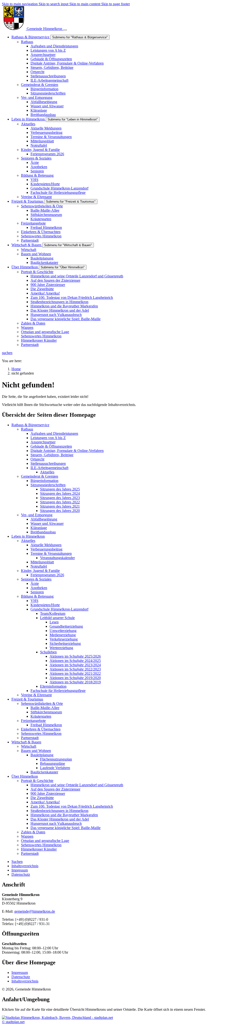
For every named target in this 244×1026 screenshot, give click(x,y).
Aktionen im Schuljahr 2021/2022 (75, 673)
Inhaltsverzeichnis (24, 981)
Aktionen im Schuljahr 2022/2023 (75, 669)
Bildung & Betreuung (37, 596)
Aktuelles (47, 472)
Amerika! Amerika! (45, 802)
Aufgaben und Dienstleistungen (54, 433)
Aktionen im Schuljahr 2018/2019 (75, 682)
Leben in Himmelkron (28, 536)
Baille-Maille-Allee (44, 708)
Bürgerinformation (44, 481)
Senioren (37, 592)
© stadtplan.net (13, 1022)
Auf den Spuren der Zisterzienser (55, 789)
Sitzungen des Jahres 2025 (60, 489)
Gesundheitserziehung (66, 626)
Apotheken (38, 588)
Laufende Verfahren (55, 768)
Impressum (19, 973)
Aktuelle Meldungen (45, 545)
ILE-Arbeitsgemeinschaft (49, 468)
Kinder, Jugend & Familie (40, 571)
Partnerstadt (30, 738)
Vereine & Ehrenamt (36, 695)
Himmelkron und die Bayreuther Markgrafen (64, 815)
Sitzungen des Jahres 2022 (60, 502)
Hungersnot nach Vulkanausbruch (56, 823)
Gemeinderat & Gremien (39, 476)
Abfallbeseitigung (43, 519)
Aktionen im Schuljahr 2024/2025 (75, 661)
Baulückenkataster (44, 772)
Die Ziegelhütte (42, 798)
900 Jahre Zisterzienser (47, 793)
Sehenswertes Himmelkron (41, 733)
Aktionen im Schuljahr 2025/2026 (75, 656)
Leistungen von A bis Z (48, 438)
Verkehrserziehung (64, 639)
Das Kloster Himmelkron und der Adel (59, 819)
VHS (34, 601)
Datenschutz (20, 977)
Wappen (27, 836)
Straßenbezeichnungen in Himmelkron (59, 811)
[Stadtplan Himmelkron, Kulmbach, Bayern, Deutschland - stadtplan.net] (57, 1018)
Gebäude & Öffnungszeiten (51, 446)
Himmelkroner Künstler (39, 849)
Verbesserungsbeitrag (46, 549)
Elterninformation (53, 686)
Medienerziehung (63, 635)
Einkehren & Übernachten (41, 729)
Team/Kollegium (52, 613)
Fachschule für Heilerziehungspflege (58, 691)
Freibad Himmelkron (46, 725)
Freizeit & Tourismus (27, 699)
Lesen (54, 622)
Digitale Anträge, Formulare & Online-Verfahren (67, 451)
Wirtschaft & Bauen (26, 742)
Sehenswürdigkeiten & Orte (42, 703)
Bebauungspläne (52, 763)
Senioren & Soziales (36, 579)
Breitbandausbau (43, 532)
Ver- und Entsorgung (36, 515)
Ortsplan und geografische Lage (45, 841)
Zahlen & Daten (33, 832)
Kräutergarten (40, 716)
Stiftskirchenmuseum (46, 712)
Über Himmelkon (24, 776)
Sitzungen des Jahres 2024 (60, 493)
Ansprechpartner (43, 442)
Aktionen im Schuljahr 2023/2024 (75, 665)
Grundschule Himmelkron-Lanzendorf (59, 609)
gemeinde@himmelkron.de (34, 911)
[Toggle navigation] (65, 30)
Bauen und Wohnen (36, 751)
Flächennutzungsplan (56, 759)
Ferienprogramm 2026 (47, 575)
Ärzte (34, 583)
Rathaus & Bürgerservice (30, 425)
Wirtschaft (28, 746)
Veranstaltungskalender (57, 558)
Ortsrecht (37, 459)
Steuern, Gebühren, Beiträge (51, 455)
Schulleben (48, 652)
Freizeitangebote (33, 721)
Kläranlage (38, 528)
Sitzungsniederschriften (48, 485)
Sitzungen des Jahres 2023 (60, 498)
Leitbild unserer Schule (57, 618)
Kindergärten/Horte (45, 605)
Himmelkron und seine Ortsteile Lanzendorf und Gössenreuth (76, 785)
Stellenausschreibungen (48, 463)
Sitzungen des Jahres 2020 (60, 511)
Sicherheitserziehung (65, 643)
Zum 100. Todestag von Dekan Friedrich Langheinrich (71, 806)
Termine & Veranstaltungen (51, 553)
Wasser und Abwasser (47, 523)
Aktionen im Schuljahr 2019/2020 (75, 678)
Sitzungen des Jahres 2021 (60, 506)
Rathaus (27, 429)
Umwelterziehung (63, 631)
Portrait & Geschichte (37, 781)
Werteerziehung (61, 648)
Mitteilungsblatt (42, 562)
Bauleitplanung (41, 755)
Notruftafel (38, 566)
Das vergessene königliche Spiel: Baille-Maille (65, 828)
